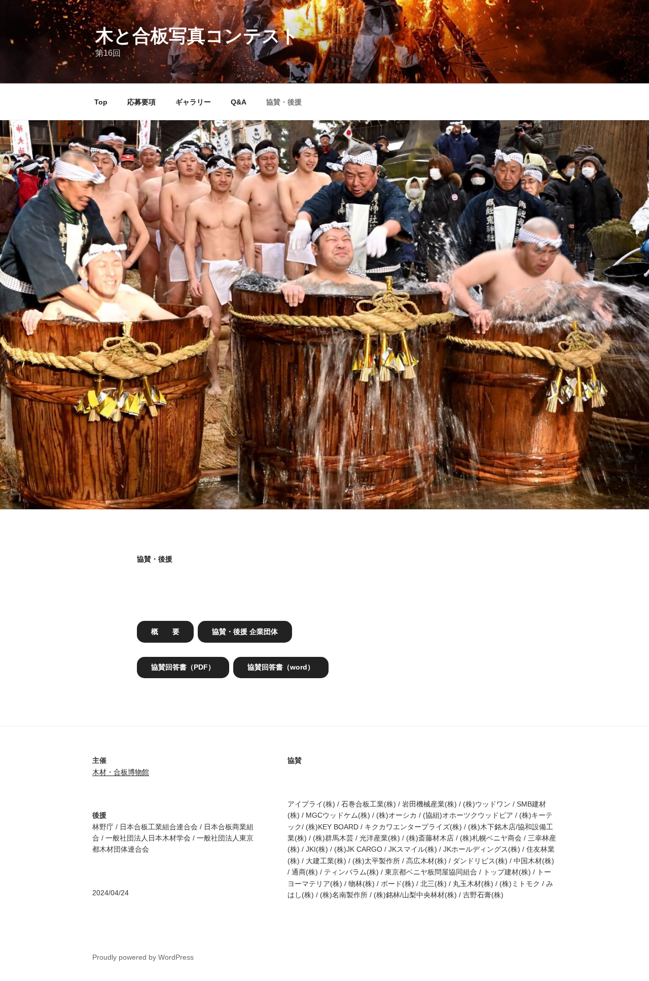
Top (100, 102)
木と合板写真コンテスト (197, 35)
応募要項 (141, 102)
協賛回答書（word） (280, 667)
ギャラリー (193, 102)
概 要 (165, 631)
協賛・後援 (284, 102)
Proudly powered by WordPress (143, 957)
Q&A (238, 102)
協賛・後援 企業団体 (245, 631)
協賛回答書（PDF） (183, 667)
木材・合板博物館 (120, 772)
